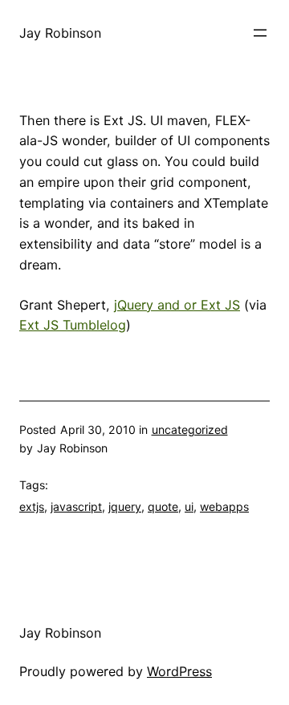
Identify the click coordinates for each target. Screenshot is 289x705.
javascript (76, 506)
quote (163, 506)
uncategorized (190, 429)
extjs (31, 506)
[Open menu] (260, 33)
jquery (124, 506)
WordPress (179, 671)
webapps (224, 506)
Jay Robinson (60, 33)
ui (189, 506)
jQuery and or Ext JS (177, 305)
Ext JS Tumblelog (72, 325)
